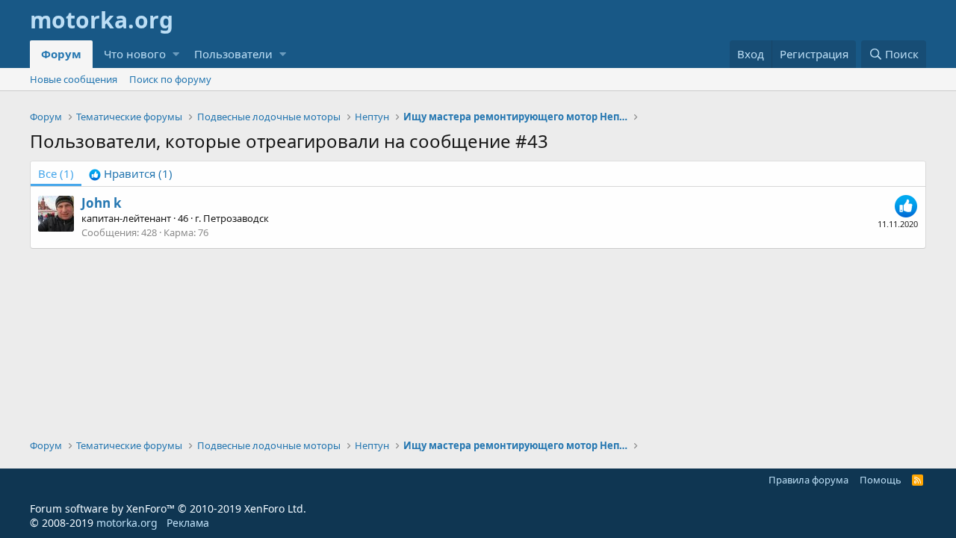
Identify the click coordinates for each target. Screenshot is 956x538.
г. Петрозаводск (232, 218)
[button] (176, 54)
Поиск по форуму (170, 79)
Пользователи (233, 53)
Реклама (188, 523)
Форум (61, 53)
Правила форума (808, 479)
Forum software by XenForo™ (168, 508)
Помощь (880, 479)
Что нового (135, 53)
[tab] (130, 173)
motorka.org (127, 523)
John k (101, 202)
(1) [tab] (56, 173)
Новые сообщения (73, 79)
